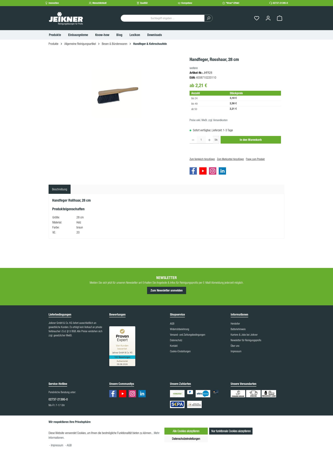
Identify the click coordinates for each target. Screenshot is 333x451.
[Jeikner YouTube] (203, 171)
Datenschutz (176, 340)
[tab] (60, 189)
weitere (194, 68)
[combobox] (162, 18)
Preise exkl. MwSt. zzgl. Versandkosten (209, 120)
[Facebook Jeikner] (194, 171)
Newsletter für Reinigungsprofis (246, 340)
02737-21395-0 (280, 3)
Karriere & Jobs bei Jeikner (244, 334)
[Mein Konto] (268, 18)
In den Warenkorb (251, 140)
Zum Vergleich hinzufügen (202, 159)
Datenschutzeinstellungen (186, 438)
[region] (117, 93)
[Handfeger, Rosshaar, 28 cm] (117, 93)
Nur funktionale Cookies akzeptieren (231, 431)
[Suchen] (208, 18)
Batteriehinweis (238, 329)
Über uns (235, 345)
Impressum (236, 351)
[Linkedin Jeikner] (223, 171)
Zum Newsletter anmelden (167, 290)
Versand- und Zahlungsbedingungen (187, 334)
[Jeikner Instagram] (213, 171)
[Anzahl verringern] (193, 140)
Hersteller (235, 323)
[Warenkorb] (279, 18)
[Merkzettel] (257, 18)
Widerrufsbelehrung (179, 329)
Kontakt (174, 345)
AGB (172, 323)
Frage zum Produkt (255, 159)
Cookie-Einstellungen (180, 351)
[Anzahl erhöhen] (209, 140)
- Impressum (56, 445)
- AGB (68, 445)
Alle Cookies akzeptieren (186, 431)
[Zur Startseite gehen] (66, 18)
